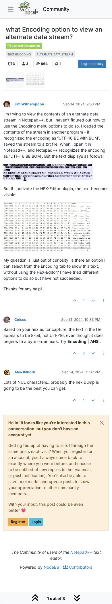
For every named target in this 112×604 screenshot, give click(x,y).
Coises (20, 319)
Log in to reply (92, 63)
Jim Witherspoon (29, 104)
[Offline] (8, 103)
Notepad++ (81, 552)
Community (56, 9)
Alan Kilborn (24, 372)
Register (18, 522)
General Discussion (25, 46)
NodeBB (51, 567)
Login (36, 522)
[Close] (101, 423)
